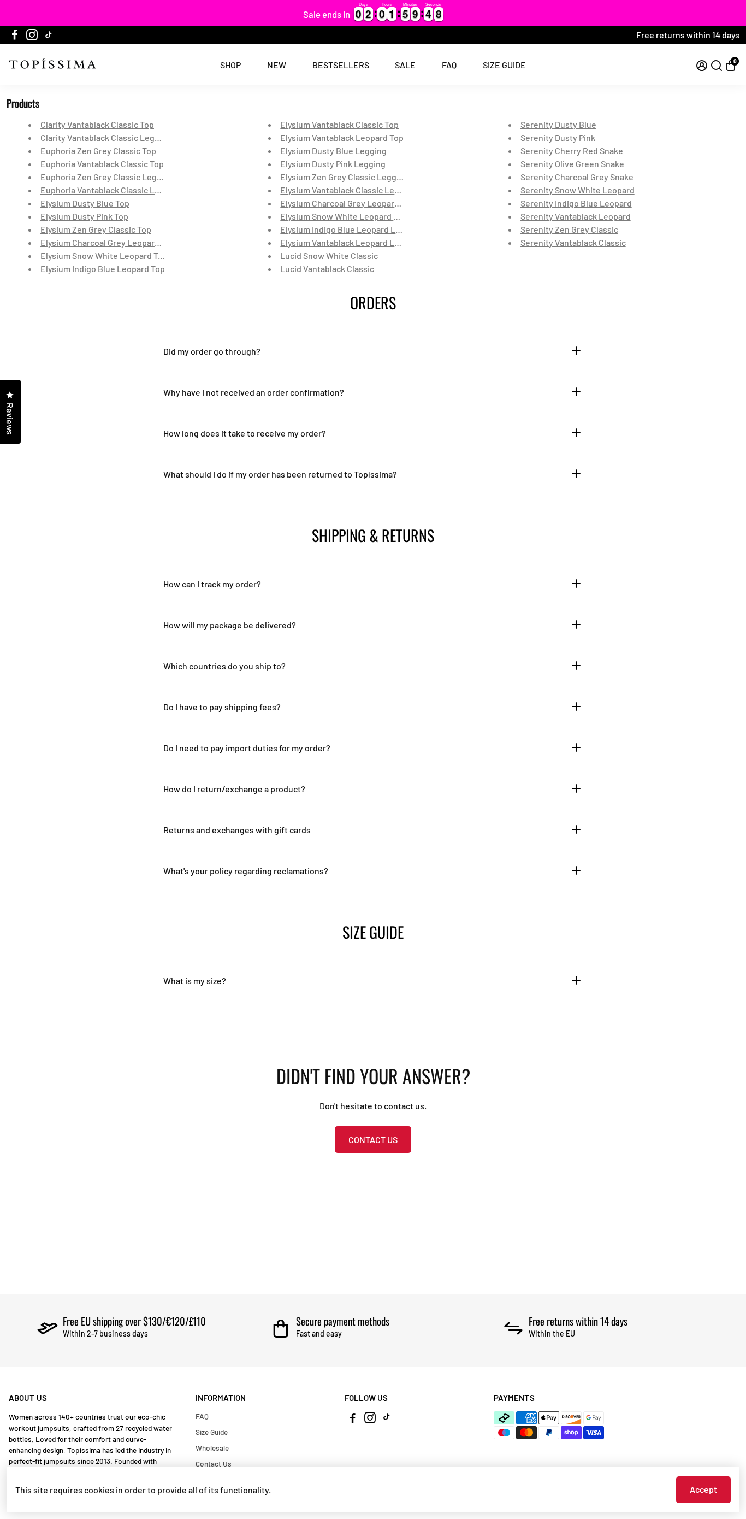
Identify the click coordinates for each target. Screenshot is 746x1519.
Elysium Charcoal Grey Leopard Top (107, 242)
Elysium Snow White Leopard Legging (352, 216)
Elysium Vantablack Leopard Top (342, 137)
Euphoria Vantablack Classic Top (102, 163)
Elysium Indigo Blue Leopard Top (102, 268)
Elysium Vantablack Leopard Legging (350, 242)
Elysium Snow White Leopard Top (104, 255)
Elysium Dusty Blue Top (84, 203)
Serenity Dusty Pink (557, 137)
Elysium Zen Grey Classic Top (95, 229)
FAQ (449, 65)
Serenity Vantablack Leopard (575, 216)
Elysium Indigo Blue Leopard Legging (351, 229)
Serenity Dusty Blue (558, 124)
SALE (405, 65)
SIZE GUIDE (504, 65)
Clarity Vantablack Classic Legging (105, 137)
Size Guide (212, 1431)
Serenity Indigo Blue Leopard (576, 203)
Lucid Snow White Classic (329, 255)
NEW (276, 65)
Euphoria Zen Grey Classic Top (98, 150)
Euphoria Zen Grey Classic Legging (107, 177)
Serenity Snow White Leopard (577, 190)
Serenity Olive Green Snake (572, 163)
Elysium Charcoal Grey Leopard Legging (356, 203)
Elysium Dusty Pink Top (84, 216)
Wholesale (212, 1447)
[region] (373, 13)
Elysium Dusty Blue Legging (333, 150)
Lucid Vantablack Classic (327, 268)
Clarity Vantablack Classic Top (97, 124)
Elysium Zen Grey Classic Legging (344, 177)
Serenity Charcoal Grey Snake (576, 177)
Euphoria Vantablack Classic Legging (110, 190)
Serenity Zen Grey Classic (569, 229)
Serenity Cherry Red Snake (571, 150)
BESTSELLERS (340, 65)
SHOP (230, 65)
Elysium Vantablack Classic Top (339, 124)
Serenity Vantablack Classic (573, 242)
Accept (703, 1489)
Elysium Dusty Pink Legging (333, 163)
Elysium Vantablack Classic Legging (348, 190)
